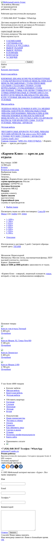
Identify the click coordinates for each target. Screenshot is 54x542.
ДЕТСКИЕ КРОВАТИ (11, 134)
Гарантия (10, 425)
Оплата (9, 423)
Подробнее (6, 333)
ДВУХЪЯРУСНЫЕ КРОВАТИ (15, 131)
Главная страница (9, 141)
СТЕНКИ (29, 85)
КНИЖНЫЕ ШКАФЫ (11, 78)
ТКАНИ (17, 246)
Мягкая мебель (7, 104)
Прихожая (10, 407)
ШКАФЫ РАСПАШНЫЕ (29, 97)
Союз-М (41, 211)
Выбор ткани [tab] (12, 207)
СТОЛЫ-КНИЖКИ (26, 88)
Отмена (4, 532)
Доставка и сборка (14, 420)
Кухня (9, 411)
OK (2, 540)
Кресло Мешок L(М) (10, 365)
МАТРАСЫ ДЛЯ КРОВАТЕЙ (14, 120)
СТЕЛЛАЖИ (18, 85)
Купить (4, 167)
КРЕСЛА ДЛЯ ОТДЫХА (22, 118)
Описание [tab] (10, 237)
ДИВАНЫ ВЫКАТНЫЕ (35, 111)
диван (48, 274)
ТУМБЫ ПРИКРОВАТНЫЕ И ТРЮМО (19, 93)
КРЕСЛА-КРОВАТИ (43, 118)
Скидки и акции (13, 430)
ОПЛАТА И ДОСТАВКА (17, 45)
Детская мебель (8, 127)
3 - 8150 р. (9, 223)
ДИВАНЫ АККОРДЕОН (12, 111)
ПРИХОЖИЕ (39, 83)
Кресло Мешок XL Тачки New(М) (16, 340)
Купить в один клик (10, 170)
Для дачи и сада (29, 134)
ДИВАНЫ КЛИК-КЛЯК (37, 113)
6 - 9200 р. (9, 229)
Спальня (10, 404)
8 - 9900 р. (9, 233)
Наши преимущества (15, 418)
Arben (24, 214)
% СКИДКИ (11, 57)
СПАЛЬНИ (6, 85)
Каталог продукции (10, 70)
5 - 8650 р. (9, 227)
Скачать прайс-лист (10, 138)
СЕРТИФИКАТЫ (14, 43)
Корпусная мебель (9, 74)
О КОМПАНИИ (13, 41)
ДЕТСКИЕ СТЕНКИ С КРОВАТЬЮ (26, 136)
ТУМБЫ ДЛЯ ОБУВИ (25, 90)
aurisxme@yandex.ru (10, 451)
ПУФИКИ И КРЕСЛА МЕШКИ (35, 108)
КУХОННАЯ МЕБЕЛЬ (30, 81)
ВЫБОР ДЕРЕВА (14, 50)
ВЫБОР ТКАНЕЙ (14, 48)
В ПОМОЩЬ (12, 52)
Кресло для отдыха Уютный (13, 328)
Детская (9, 409)
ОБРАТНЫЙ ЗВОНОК (11, 32)
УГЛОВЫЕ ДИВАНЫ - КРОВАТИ (17, 123)
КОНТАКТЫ (12, 55)
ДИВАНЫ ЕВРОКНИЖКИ (13, 113)
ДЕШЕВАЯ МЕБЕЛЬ (11, 108)
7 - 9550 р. (9, 231)
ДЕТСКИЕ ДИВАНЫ (39, 131)
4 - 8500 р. (9, 225)
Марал (4, 214)
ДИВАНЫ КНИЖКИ (11, 116)
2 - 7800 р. (9, 221)
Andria (14, 214)
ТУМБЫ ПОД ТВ (43, 90)
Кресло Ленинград (9, 352)
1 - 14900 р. (10, 219)
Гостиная (10, 402)
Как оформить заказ (15, 427)
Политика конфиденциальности (20, 434)
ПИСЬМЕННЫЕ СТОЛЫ (21, 83)
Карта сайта (11, 437)
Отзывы (10, 432)
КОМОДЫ (27, 78)
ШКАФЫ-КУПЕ (32, 95)
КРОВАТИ (14, 81)
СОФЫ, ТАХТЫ (35, 120)
